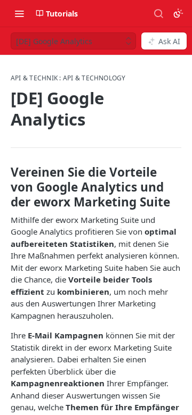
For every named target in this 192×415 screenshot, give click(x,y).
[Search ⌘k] (158, 13)
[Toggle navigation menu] (19, 13)
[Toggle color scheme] (178, 13)
